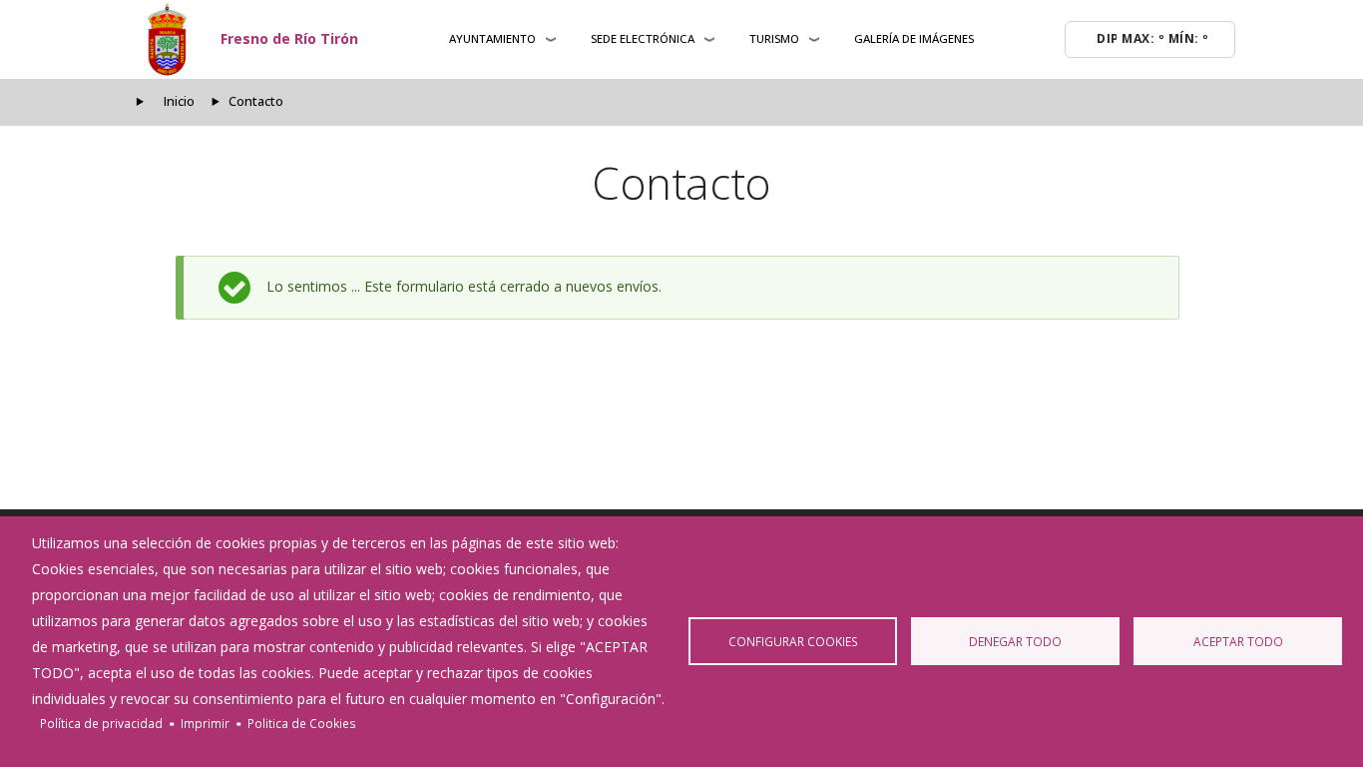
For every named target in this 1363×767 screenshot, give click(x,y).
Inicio (179, 101)
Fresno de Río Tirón (289, 38)
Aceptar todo (1238, 641)
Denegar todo (1015, 641)
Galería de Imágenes (914, 38)
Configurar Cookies (793, 641)
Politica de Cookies (301, 723)
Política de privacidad (101, 723)
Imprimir (205, 723)
